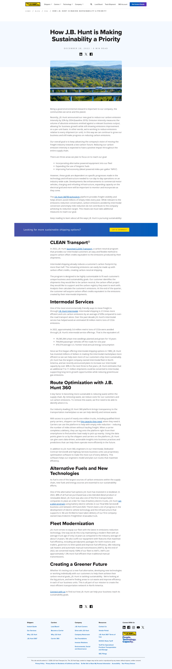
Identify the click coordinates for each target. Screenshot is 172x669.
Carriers (56, 4)
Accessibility (116, 663)
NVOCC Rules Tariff (106, 641)
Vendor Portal (104, 630)
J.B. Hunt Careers (81, 626)
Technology (67, 4)
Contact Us (103, 626)
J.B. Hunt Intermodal (68, 311)
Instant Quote (32, 626)
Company (78, 4)
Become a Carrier (57, 630)
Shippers (47, 4)
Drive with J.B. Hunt (82, 630)
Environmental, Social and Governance (82, 647)
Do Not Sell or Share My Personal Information (95, 663)
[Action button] (80, 54)
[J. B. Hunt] (33, 3)
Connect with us (57, 591)
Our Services (31, 630)
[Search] (91, 4)
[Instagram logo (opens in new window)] (133, 626)
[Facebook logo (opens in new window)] (129, 626)
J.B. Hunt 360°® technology (67, 196)
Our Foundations (81, 638)
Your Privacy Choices (128, 663)
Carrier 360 (55, 638)
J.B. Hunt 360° (32, 638)
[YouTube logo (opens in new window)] (138, 626)
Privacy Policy (39, 663)
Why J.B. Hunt (32, 634)
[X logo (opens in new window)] (143, 626)
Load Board (99, 4)
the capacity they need (91, 421)
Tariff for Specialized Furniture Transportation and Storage (107, 647)
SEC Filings (103, 654)
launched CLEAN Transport (79, 248)
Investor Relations (81, 642)
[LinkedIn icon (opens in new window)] (124, 626)
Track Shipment (110, 4)
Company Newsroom (82, 634)
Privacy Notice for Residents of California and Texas (63, 663)
